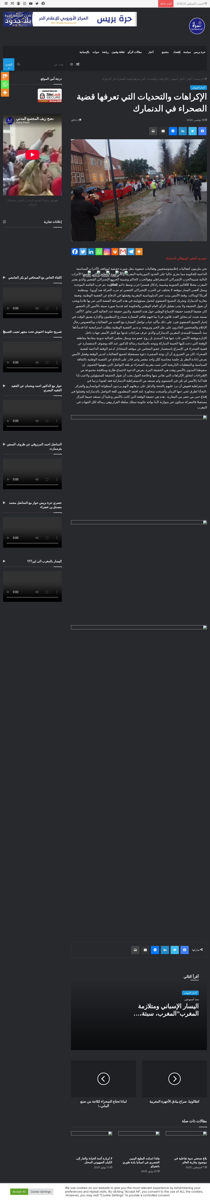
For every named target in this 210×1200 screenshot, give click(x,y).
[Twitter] (83, 251)
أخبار (151, 52)
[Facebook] (75, 251)
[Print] (115, 251)
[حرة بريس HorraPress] (196, 27)
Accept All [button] (19, 1191)
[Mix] (5, 76)
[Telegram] (131, 251)
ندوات (95, 52)
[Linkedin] (91, 251)
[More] (139, 251)
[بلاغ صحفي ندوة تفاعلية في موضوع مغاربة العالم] (186, 1142)
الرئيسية (199, 78)
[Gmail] (123, 251)
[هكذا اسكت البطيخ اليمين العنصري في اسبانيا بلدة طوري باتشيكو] (139, 1142)
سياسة (187, 52)
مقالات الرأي (135, 52)
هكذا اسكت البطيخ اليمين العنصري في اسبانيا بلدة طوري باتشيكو (141, 1162)
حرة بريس (199, 52)
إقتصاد (176, 52)
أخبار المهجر (177, 78)
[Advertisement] (32, 248)
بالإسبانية (85, 52)
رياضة (105, 52)
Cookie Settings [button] (41, 1191)
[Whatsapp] (99, 251)
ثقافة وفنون (118, 52)
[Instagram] (107, 251)
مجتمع (165, 52)
